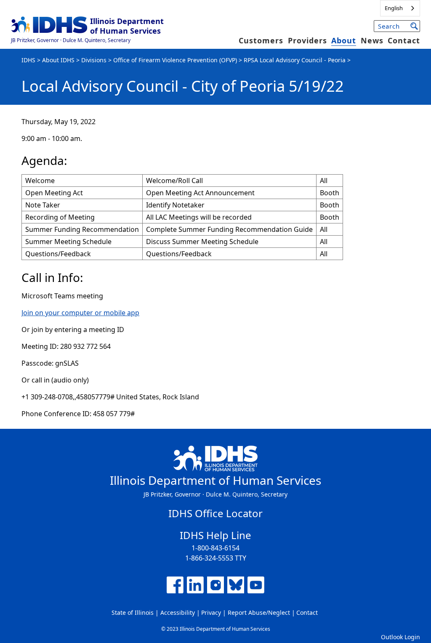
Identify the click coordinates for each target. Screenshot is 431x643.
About (343, 40)
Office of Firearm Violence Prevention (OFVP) (175, 60)
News (372, 40)
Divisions (93, 60)
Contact (404, 40)
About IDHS (58, 60)
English (394, 8)
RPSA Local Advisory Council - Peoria (295, 60)
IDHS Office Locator (215, 513)
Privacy (211, 612)
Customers (261, 40)
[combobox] (400, 8)
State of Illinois (133, 612)
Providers (307, 40)
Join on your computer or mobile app (80, 312)
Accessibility (177, 612)
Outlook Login (400, 637)
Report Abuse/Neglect (259, 612)
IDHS (28, 60)
